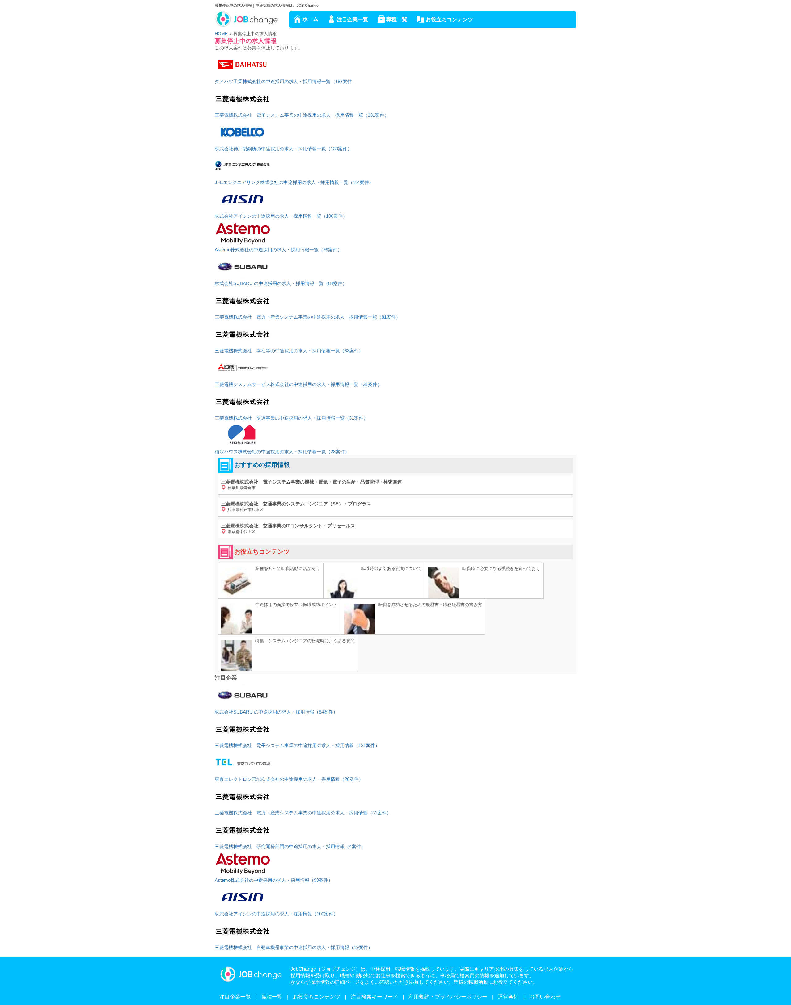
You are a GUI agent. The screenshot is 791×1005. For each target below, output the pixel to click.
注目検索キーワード (374, 997)
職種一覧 (396, 19)
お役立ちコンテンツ (449, 20)
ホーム (310, 19)
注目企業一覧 (352, 20)
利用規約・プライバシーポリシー (447, 997)
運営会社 (508, 997)
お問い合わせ (545, 997)
